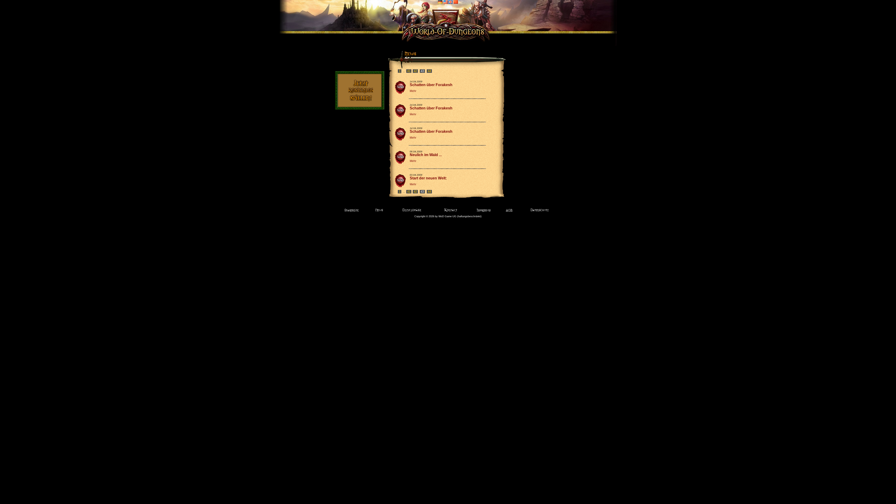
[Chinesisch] (456, 1)
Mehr (413, 91)
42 (415, 71)
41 (408, 71)
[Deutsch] (440, 1)
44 (429, 71)
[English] (448, 1)
